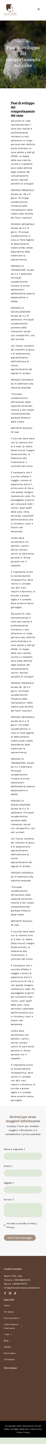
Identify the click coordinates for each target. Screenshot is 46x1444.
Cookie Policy (36, 1429)
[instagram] (10, 1293)
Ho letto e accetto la (22, 1225)
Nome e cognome (14, 1149)
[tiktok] (15, 1293)
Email (8, 1166)
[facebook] (5, 1293)
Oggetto (9, 1183)
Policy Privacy (23, 1432)
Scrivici (9, 1199)
